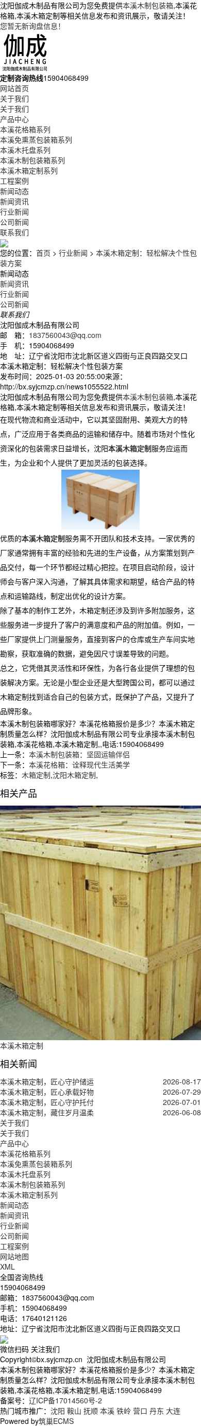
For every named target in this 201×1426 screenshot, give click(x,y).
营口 (140, 1410)
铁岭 (123, 1410)
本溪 (107, 1410)
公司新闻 (14, 222)
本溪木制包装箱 (148, 5)
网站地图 (14, 1256)
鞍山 (74, 1410)
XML (7, 1266)
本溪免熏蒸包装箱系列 (36, 139)
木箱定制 (36, 775)
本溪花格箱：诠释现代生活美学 (79, 764)
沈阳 (58, 1410)
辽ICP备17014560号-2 (65, 1400)
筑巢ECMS (56, 1421)
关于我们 (14, 98)
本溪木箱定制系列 (29, 170)
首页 (43, 252)
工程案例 (14, 180)
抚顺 (90, 1410)
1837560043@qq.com (65, 335)
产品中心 (14, 119)
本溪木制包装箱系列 (32, 160)
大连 (173, 1410)
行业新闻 (14, 211)
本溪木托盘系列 (25, 150)
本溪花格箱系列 (25, 129)
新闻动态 (14, 191)
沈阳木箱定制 (74, 775)
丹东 (156, 1410)
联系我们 (14, 232)
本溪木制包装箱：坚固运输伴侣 (79, 754)
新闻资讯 (14, 201)
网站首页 (14, 88)
